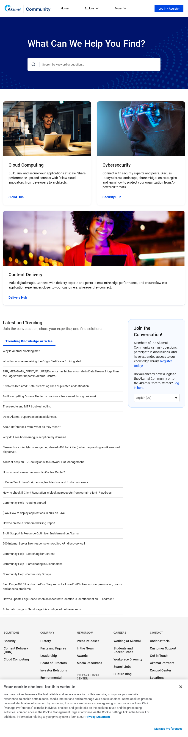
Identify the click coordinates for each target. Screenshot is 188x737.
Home (65, 8)
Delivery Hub (17, 297)
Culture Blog (122, 674)
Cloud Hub (16, 197)
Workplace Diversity (127, 659)
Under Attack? (160, 641)
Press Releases (88, 641)
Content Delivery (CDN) (16, 650)
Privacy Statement (98, 716)
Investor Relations (53, 670)
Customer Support (163, 648)
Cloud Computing (16, 659)
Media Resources (89, 663)
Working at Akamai (127, 641)
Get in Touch (159, 655)
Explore (89, 8)
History (45, 641)
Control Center (160, 670)
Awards (82, 655)
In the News (85, 648)
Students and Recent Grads (123, 650)
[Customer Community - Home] (27, 9)
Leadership (48, 655)
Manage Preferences (168, 728)
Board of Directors (53, 663)
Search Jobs (122, 666)
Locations (157, 677)
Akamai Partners (162, 663)
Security (10, 641)
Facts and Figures (53, 648)
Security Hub (111, 197)
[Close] (181, 687)
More (118, 8)
